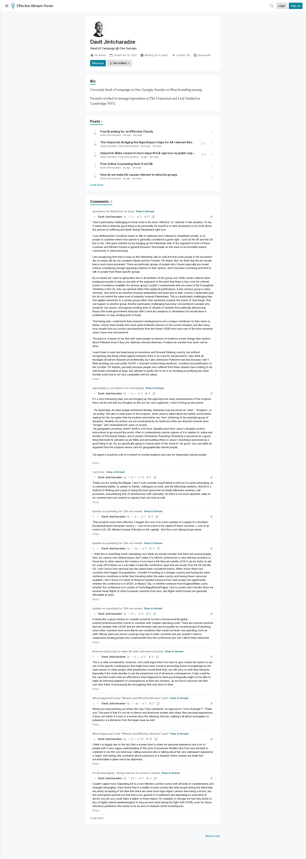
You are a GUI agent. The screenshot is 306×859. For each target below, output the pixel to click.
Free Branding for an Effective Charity (126, 131)
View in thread (145, 211)
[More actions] (212, 133)
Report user (212, 835)
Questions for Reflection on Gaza (113, 211)
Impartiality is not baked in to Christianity (118, 388)
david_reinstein (108, 146)
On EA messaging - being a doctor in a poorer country (126, 772)
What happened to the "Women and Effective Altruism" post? (130, 698)
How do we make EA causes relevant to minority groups (138, 174)
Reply (95, 378)
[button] (94, 217)
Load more (96, 184)
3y (124, 393)
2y (124, 216)
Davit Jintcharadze (110, 135)
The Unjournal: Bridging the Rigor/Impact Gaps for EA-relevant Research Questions (157, 142)
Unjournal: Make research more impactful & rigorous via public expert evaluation (156, 153)
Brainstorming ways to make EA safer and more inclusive (128, 651)
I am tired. (98, 471)
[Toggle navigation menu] (7, 6)
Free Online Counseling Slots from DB (126, 164)
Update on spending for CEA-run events (117, 511)
